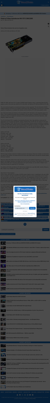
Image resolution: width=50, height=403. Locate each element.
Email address (17, 206)
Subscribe (32, 208)
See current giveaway (25, 203)
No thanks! (25, 211)
